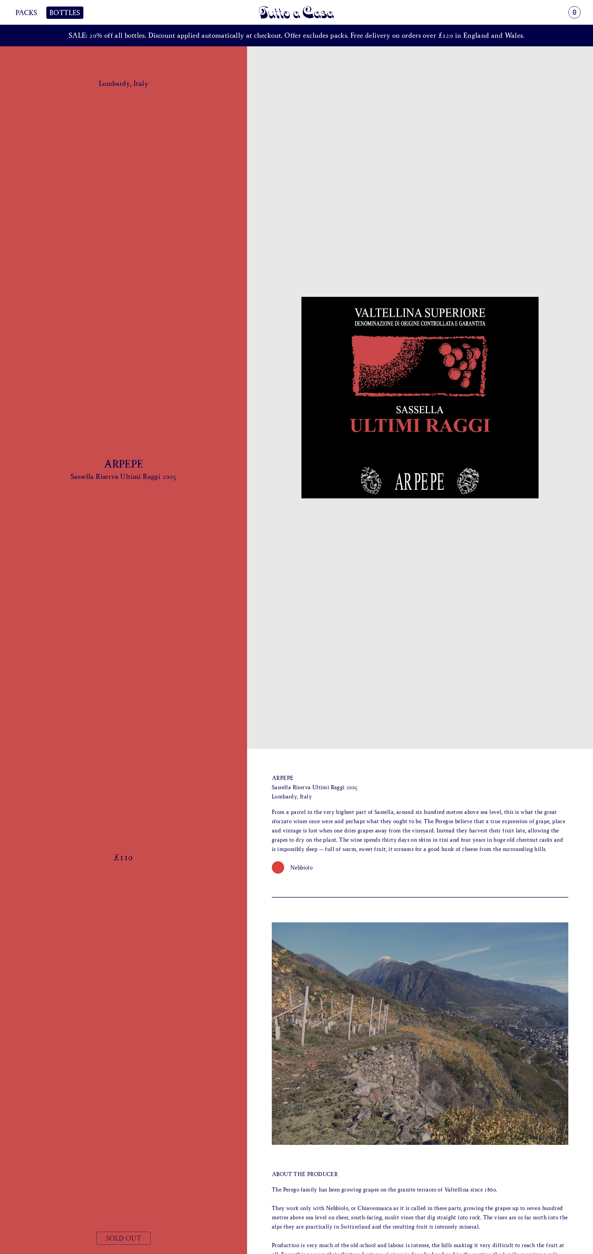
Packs (26, 12)
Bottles (64, 12)
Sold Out (123, 1238)
